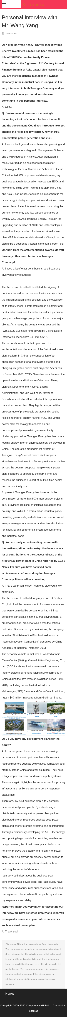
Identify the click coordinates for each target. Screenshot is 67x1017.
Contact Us (59, 1005)
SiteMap (33, 1010)
